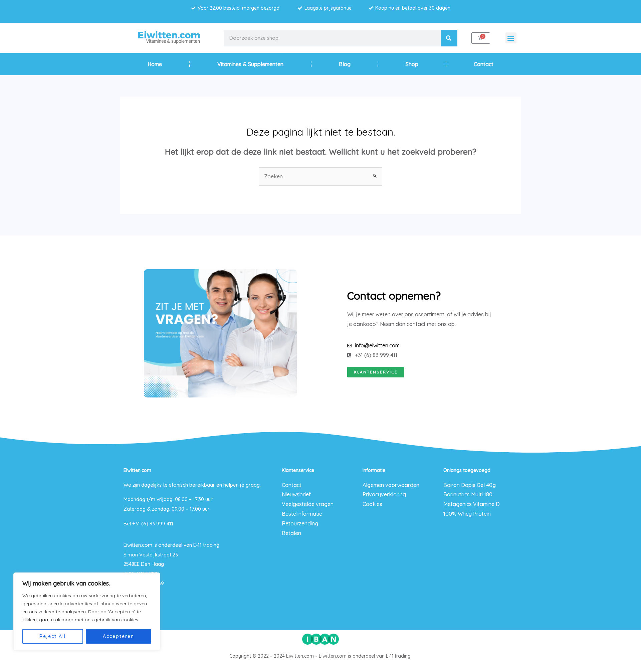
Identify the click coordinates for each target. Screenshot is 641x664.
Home (155, 64)
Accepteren (118, 636)
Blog (345, 64)
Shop (412, 64)
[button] (510, 37)
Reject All (52, 636)
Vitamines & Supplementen (250, 64)
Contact (483, 64)
